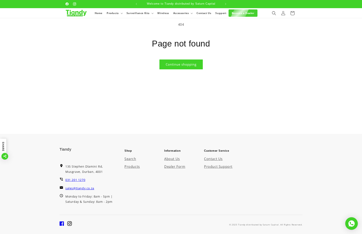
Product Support (218, 166)
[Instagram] (69, 224)
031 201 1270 (75, 180)
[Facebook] (61, 224)
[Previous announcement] (136, 4)
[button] (114, 13)
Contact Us (213, 158)
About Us (172, 158)
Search (130, 158)
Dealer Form (174, 166)
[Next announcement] (225, 4)
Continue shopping (181, 64)
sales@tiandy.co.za (79, 188)
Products (132, 166)
